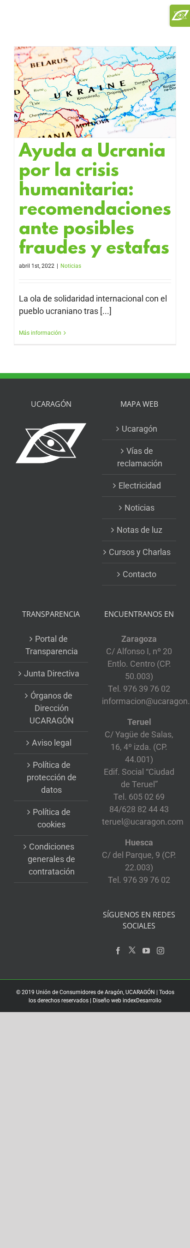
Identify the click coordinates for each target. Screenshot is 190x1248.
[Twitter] (132, 950)
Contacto (139, 574)
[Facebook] (118, 950)
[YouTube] (146, 950)
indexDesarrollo (142, 1000)
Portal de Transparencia (51, 645)
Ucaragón (139, 429)
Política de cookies (52, 818)
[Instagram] (160, 950)
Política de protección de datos (52, 777)
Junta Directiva (51, 673)
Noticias (70, 266)
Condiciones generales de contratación (51, 859)
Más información (40, 333)
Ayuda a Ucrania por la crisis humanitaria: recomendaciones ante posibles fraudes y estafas (95, 201)
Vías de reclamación (139, 457)
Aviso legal (51, 743)
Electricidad (140, 485)
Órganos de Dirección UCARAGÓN (52, 708)
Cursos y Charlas (140, 552)
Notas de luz (139, 530)
